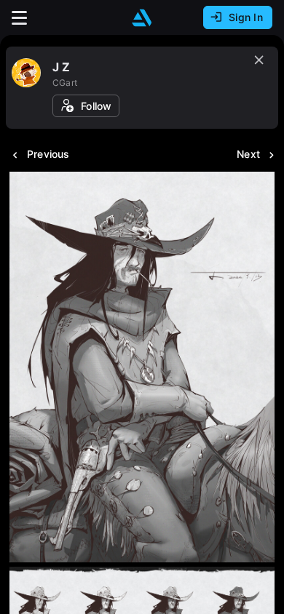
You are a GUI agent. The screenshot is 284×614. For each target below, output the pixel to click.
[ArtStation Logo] (142, 18)
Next (248, 154)
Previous (48, 154)
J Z (61, 67)
